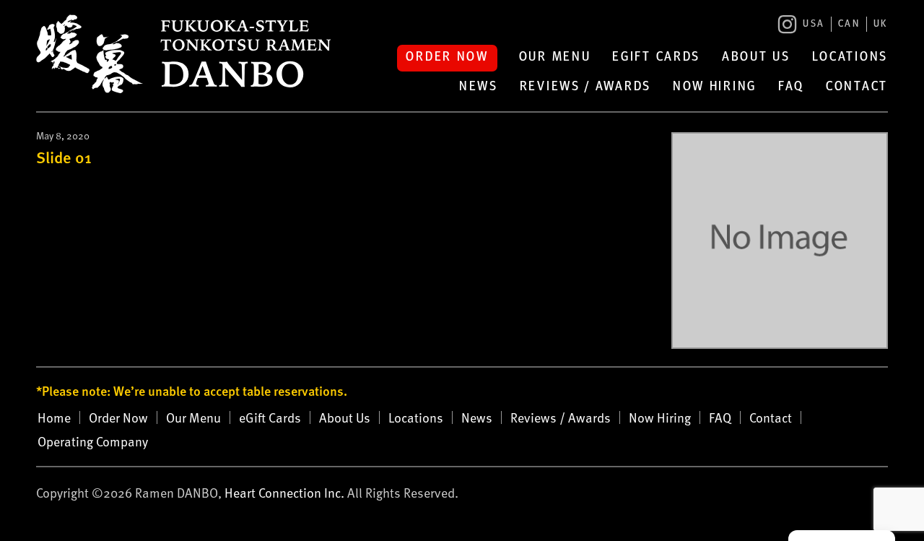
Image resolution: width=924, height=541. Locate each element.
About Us (756, 57)
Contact (857, 87)
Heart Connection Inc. (284, 492)
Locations (850, 57)
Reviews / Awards (585, 87)
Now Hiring (715, 87)
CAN (849, 24)
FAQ (791, 87)
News (478, 87)
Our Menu (555, 57)
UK (880, 24)
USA (814, 24)
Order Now (447, 57)
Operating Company (93, 441)
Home (54, 417)
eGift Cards (656, 57)
